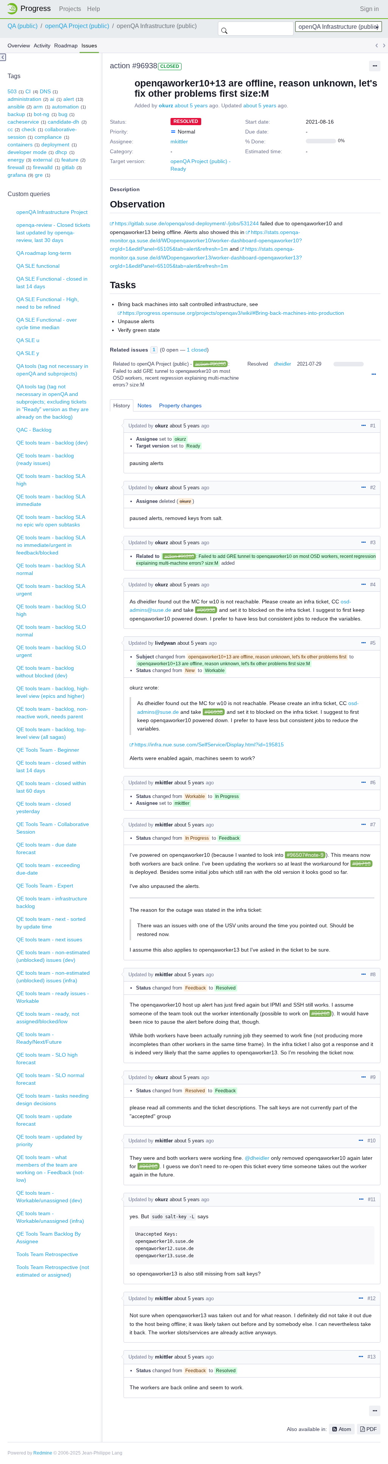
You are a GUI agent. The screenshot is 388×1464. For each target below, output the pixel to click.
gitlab (68, 167)
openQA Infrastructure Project (52, 212)
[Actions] (373, 374)
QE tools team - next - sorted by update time (51, 923)
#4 (372, 584)
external (42, 160)
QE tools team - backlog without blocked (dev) (45, 672)
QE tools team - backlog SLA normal (50, 569)
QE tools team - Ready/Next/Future (39, 1038)
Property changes (180, 405)
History (121, 405)
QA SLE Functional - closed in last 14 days (52, 282)
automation (65, 107)
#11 (371, 1199)
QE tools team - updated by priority (49, 1140)
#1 (372, 426)
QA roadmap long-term (43, 253)
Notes (145, 405)
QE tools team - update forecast (44, 1120)
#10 (371, 1141)
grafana (17, 175)
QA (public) (23, 26)
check (29, 129)
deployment (55, 144)
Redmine (42, 1453)
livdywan (165, 643)
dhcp (61, 152)
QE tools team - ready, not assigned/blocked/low (47, 1017)
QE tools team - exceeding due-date (48, 869)
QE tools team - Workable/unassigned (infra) (50, 1217)
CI (28, 91)
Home (31, 9)
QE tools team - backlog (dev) (52, 443)
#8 (372, 974)
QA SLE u (27, 340)
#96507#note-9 (305, 855)
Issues (89, 45)
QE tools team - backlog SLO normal (51, 631)
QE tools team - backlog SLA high (50, 480)
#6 (372, 782)
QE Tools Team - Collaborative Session (52, 828)
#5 (372, 643)
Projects (70, 9)
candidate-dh (63, 122)
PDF (371, 1429)
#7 (372, 825)
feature (69, 160)
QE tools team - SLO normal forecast (50, 1079)
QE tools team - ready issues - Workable (52, 997)
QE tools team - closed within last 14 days (51, 766)
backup (16, 114)
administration (24, 99)
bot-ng (41, 114)
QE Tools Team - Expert (44, 886)
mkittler (179, 141)
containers (20, 144)
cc (10, 129)
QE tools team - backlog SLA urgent (50, 590)
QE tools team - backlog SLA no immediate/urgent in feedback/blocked (50, 545)
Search (224, 28)
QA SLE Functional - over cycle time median (46, 323)
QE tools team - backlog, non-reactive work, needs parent (52, 712)
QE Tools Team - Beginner (47, 750)
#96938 (206, 610)
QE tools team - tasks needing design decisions (52, 1099)
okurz (166, 105)
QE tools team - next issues (49, 939)
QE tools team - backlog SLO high (51, 610)
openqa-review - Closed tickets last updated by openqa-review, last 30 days (53, 232)
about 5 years (191, 105)
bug (62, 114)
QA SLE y (27, 353)
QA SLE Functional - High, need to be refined (47, 303)
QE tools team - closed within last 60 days (51, 787)
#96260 (320, 1013)
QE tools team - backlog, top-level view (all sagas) (51, 733)
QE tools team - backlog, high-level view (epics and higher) (52, 692)
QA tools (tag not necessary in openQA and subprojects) (52, 370)
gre (39, 175)
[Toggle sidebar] (3, 57)
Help (93, 9)
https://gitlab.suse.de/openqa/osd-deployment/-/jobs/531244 (187, 223)
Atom (345, 1429)
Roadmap (66, 45)
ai (52, 99)
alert (68, 99)
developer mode (27, 152)
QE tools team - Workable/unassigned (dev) (49, 1196)
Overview (19, 45)
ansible (16, 107)
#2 (372, 487)
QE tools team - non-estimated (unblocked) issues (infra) (53, 976)
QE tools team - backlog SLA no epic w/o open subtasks (50, 521)
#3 (372, 542)
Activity (42, 45)
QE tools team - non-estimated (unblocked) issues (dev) (53, 956)
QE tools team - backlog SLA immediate (50, 500)
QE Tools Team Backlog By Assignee (48, 1237)
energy (16, 160)
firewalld (43, 167)
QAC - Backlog (34, 430)
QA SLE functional (37, 266)
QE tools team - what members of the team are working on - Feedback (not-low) (50, 1168)
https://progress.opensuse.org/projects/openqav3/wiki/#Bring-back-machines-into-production (233, 313)
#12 (371, 1298)
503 (12, 91)
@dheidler (257, 1158)
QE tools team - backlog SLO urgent (51, 651)
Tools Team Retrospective (47, 1254)
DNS (45, 91)
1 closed (197, 350)
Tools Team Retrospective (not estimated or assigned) (52, 1271)
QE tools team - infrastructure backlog (51, 902)
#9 (372, 1077)
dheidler (282, 364)
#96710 (361, 864)
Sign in (369, 9)
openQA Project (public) (77, 26)
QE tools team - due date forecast (46, 848)
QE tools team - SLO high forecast (47, 1058)
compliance (48, 137)
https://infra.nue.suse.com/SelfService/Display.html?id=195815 (209, 744)
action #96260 (210, 364)
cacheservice (23, 122)
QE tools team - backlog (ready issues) (45, 459)
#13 (371, 1357)
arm (38, 107)
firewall (16, 167)
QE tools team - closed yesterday (43, 807)
